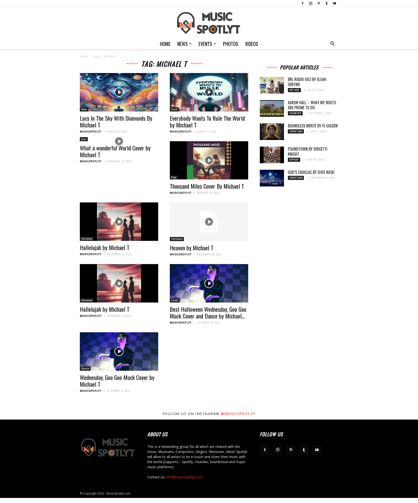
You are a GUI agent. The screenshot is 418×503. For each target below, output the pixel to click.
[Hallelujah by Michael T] (119, 221)
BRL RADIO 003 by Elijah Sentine (307, 81)
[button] (332, 44)
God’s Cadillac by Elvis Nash (311, 172)
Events (205, 43)
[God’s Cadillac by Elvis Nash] (272, 178)
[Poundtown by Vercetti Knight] (272, 155)
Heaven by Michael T (191, 247)
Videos (251, 43)
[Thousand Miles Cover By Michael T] (209, 160)
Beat (84, 109)
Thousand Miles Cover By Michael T (207, 186)
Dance (85, 368)
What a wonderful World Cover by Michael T (115, 151)
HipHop (294, 159)
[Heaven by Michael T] (209, 221)
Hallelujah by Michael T (104, 247)
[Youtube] (334, 3)
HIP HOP (294, 90)
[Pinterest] (318, 3)
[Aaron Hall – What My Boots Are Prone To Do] (272, 108)
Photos (230, 43)
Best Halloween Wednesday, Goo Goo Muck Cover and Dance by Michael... (208, 312)
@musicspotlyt (238, 413)
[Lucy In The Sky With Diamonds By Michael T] (119, 92)
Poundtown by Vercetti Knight (307, 151)
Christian (86, 238)
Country (295, 113)
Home (165, 43)
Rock (174, 109)
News (182, 43)
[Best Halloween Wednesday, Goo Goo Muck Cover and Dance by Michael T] (209, 283)
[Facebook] (302, 3)
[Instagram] (310, 3)
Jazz (83, 139)
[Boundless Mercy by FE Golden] (272, 131)
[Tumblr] (326, 3)
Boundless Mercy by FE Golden (313, 126)
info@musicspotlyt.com (184, 477)
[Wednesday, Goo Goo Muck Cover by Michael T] (119, 351)
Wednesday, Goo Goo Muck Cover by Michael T (117, 380)
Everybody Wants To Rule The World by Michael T (207, 121)
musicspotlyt (91, 131)
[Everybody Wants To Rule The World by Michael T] (209, 92)
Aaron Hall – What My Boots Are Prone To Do (312, 105)
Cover (174, 300)
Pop (173, 177)
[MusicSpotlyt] (209, 23)
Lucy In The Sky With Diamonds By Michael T (116, 121)
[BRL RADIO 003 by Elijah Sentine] (272, 85)
